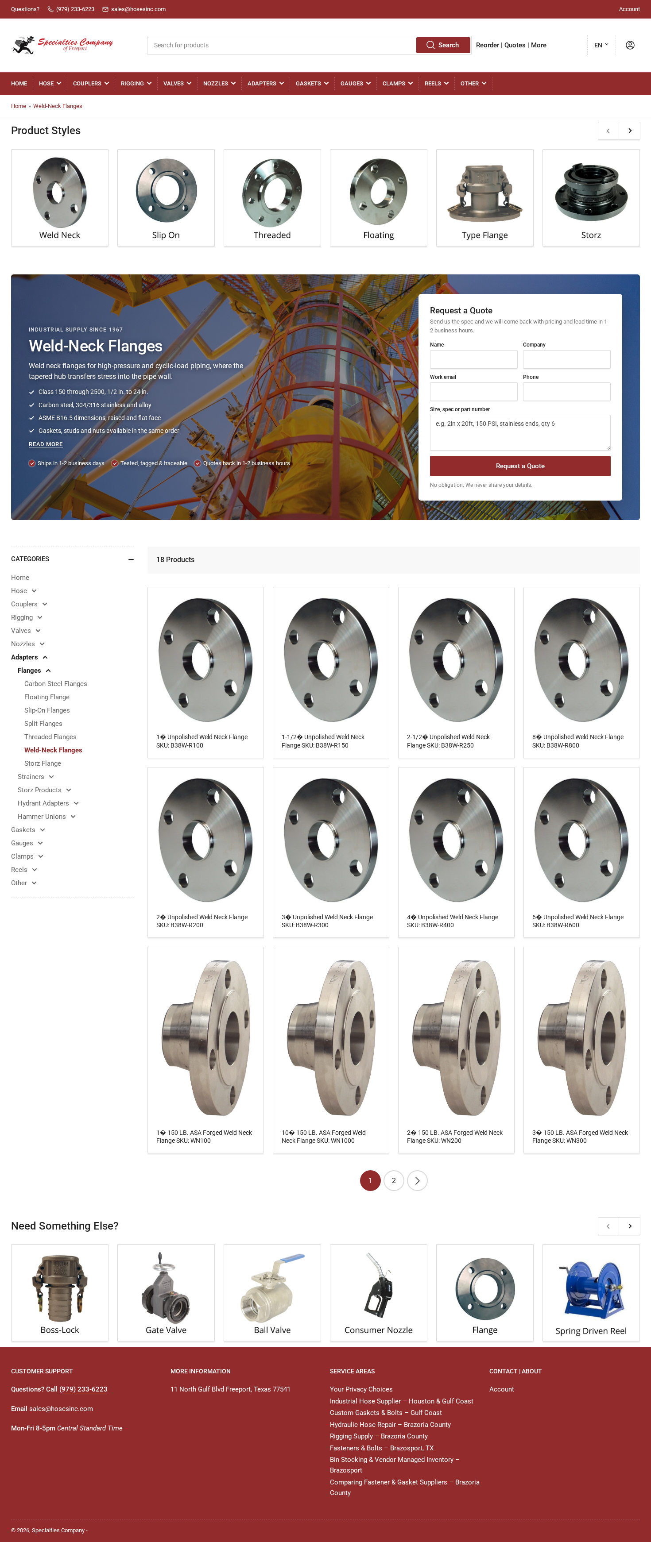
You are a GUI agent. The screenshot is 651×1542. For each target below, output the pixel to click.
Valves (173, 83)
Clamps (394, 83)
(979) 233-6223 (83, 1389)
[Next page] (417, 1180)
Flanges (29, 671)
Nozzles (215, 83)
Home (19, 83)
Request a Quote (520, 466)
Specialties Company (58, 1530)
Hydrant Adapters (43, 803)
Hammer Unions (42, 817)
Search (448, 45)
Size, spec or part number (460, 409)
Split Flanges (43, 724)
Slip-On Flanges (47, 710)
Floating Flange (47, 697)
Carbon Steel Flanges (55, 684)
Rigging (132, 83)
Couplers (87, 83)
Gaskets (308, 83)
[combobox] (309, 45)
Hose (46, 83)
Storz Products (40, 790)
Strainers (31, 777)
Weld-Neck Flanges (57, 106)
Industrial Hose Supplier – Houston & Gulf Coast (401, 1401)
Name (437, 345)
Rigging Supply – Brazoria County (379, 1436)
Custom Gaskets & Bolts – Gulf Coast (386, 1413)
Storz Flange (42, 763)
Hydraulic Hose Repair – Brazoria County (390, 1425)
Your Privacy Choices (361, 1389)
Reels (433, 83)
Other (470, 83)
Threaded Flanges (50, 737)
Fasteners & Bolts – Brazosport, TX (382, 1448)
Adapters (262, 83)
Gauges (352, 83)
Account (629, 9)
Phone (531, 377)
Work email (443, 377)
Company (534, 345)
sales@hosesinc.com (61, 1409)
